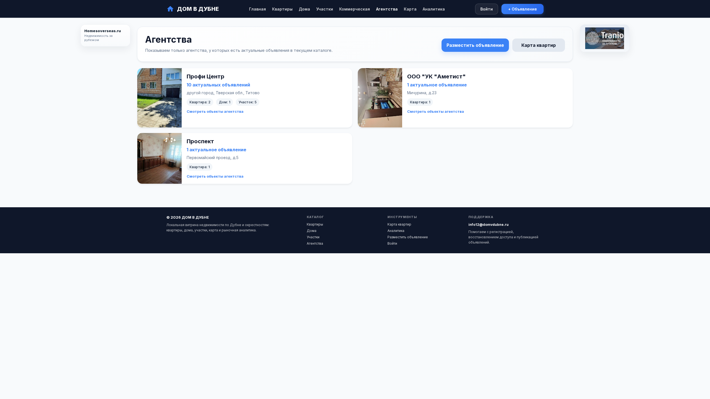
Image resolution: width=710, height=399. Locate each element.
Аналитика (434, 9)
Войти (486, 9)
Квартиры (282, 9)
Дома (304, 9)
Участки (324, 9)
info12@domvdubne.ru (488, 224)
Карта (410, 9)
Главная (257, 9)
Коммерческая (354, 9)
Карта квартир (538, 45)
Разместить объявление (475, 45)
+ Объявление (522, 9)
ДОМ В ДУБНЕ (198, 9)
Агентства (387, 9)
